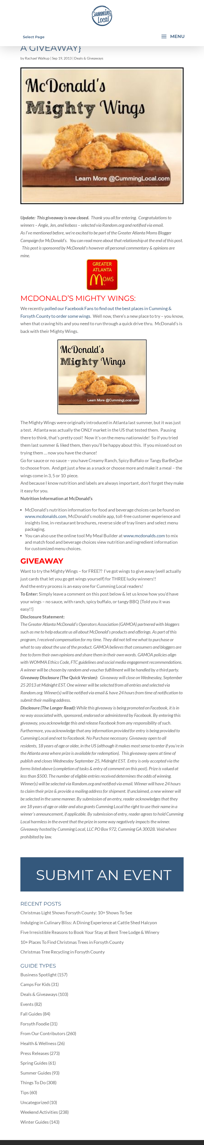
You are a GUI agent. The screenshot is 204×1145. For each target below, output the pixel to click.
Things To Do (33, 1082)
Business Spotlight (38, 974)
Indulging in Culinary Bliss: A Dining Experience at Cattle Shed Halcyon (88, 922)
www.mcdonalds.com (45, 516)
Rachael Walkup (37, 58)
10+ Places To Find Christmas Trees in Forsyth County (72, 942)
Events (27, 1004)
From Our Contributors (42, 1033)
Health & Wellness (38, 1043)
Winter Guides (34, 1122)
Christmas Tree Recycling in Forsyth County (62, 951)
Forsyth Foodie (34, 1023)
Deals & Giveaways (88, 58)
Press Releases (34, 1053)
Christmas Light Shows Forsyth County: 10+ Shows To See (76, 912)
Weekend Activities (39, 1112)
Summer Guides (35, 1073)
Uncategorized (34, 1102)
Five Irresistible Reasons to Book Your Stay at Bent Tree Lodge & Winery (89, 932)
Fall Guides (31, 1014)
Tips (24, 1092)
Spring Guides (34, 1063)
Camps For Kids (35, 984)
